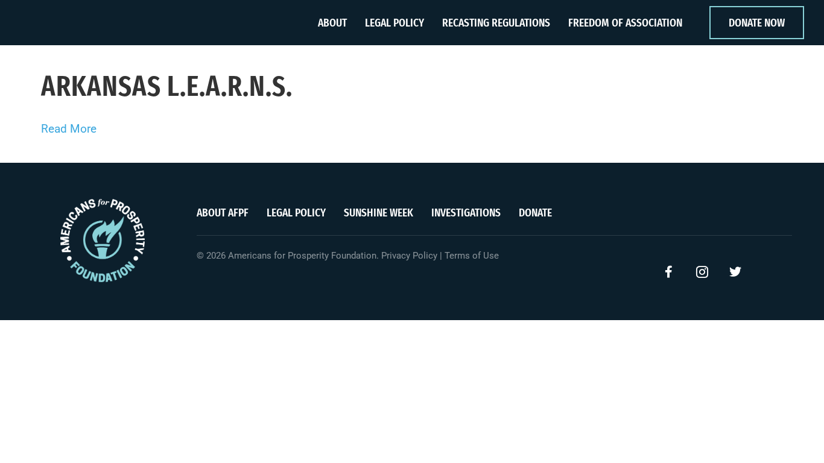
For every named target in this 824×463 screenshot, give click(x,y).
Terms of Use (472, 255)
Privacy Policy (409, 255)
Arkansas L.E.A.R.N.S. (167, 86)
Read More (69, 129)
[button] (669, 272)
